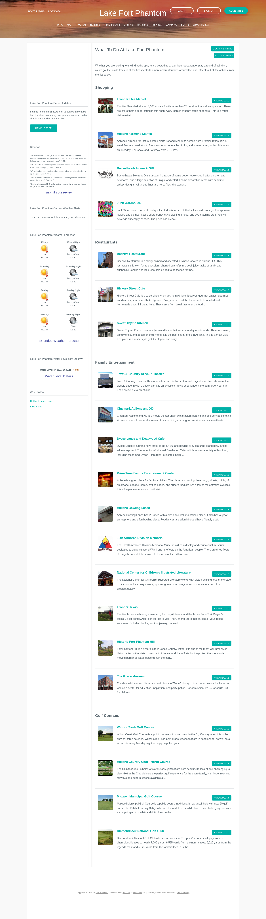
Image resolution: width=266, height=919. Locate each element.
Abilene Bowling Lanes (133, 508)
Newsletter (43, 128)
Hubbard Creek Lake (41, 401)
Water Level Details (59, 376)
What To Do (201, 24)
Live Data (54, 11)
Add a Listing (224, 55)
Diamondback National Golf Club (140, 831)
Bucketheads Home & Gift (135, 168)
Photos (81, 24)
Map (69, 24)
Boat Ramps (36, 11)
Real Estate (112, 24)
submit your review (59, 192)
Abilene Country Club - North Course (143, 762)
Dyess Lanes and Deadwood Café (140, 438)
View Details (221, 101)
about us (126, 892)
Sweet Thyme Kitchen (132, 323)
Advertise (236, 10)
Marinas (142, 24)
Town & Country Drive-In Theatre (140, 374)
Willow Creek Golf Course (135, 727)
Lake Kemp (36, 406)
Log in (182, 10)
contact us (137, 892)
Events (95, 24)
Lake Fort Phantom (133, 13)
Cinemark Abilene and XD (135, 408)
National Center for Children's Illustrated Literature (154, 572)
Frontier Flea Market (131, 99)
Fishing (157, 24)
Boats (185, 24)
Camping (171, 24)
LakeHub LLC (102, 892)
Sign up (209, 10)
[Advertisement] (59, 69)
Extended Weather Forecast (59, 341)
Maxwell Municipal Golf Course (139, 796)
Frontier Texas (127, 607)
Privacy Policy (183, 892)
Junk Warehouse (129, 203)
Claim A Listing (223, 48)
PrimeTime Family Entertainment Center (146, 473)
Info (60, 24)
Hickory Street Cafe (131, 288)
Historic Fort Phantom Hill (136, 641)
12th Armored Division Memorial (140, 538)
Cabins (128, 24)
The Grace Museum (131, 676)
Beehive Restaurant (131, 254)
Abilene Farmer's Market (134, 134)
